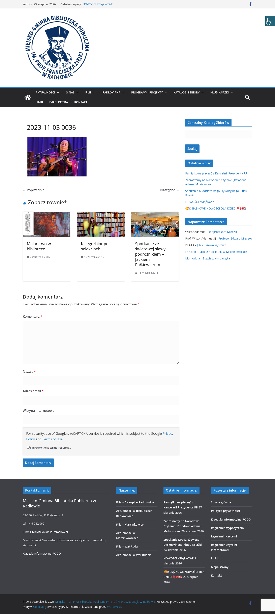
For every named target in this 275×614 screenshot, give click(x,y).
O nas (70, 92)
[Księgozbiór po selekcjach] (101, 214)
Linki (39, 102)
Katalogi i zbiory (187, 92)
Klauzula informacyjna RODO (42, 553)
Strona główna (221, 502)
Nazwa (29, 371)
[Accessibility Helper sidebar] (270, 21)
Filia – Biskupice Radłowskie (135, 502)
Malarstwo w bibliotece (39, 246)
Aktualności (45, 92)
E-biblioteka (58, 102)
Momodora (192, 258)
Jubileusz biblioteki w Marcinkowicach (223, 252)
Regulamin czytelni (224, 536)
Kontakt (80, 102)
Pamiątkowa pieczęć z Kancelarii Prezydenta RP (216, 173)
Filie (88, 92)
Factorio (190, 252)
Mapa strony (219, 567)
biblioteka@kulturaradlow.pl (50, 532)
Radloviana (111, 92)
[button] (57, 92)
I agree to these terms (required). (50, 447)
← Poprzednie (33, 190)
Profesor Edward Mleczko (235, 238)
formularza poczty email (74, 540)
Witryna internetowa (38, 410)
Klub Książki (219, 92)
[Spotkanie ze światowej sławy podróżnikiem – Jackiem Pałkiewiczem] (155, 214)
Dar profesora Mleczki (222, 232)
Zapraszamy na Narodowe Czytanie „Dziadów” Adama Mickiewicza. (182, 526)
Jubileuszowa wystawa (211, 245)
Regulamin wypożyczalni (228, 528)
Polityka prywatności (225, 511)
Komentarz (32, 316)
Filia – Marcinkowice (130, 524)
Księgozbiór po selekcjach (95, 246)
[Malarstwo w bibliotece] (47, 214)
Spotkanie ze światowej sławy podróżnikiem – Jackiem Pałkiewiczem (150, 254)
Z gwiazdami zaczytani (217, 258)
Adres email (33, 391)
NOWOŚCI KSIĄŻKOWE (98, 4)
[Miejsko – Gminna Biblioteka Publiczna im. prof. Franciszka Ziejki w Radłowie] (27, 97)
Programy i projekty (147, 92)
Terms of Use (52, 439)
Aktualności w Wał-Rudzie (133, 555)
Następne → (169, 190)
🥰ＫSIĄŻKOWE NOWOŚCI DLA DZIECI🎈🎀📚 (215, 208)
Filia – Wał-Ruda (127, 546)
